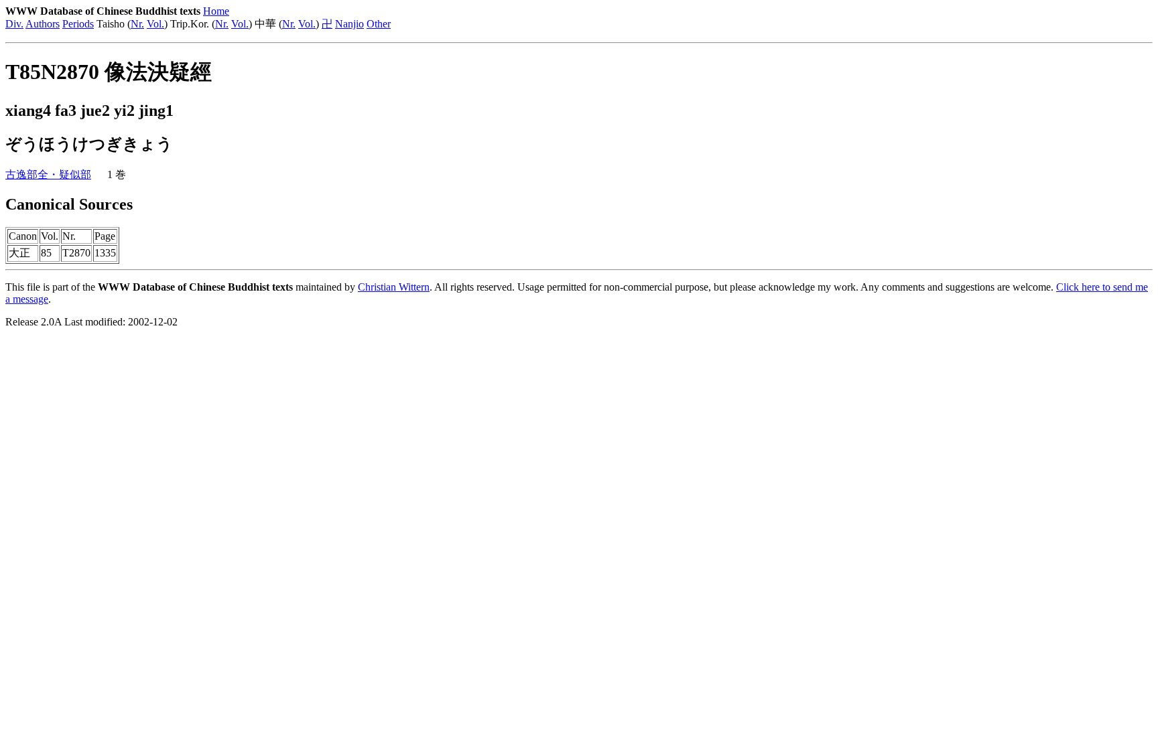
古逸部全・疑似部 (48, 174)
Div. (14, 23)
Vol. (155, 23)
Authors (42, 23)
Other (379, 23)
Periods (78, 23)
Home (216, 11)
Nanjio (349, 23)
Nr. (137, 23)
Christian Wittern (394, 287)
